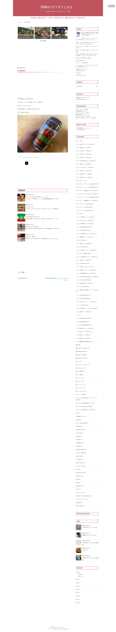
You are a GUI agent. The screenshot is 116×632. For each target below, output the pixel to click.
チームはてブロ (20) (80, 466)
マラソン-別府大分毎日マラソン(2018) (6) (85, 160)
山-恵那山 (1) (79, 439)
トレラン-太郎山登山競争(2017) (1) (84, 227)
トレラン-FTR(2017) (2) (81, 240)
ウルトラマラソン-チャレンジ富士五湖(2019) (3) (87, 197)
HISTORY (80, 568)
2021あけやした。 (30, 206)
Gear (51, 18)
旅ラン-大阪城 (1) (80, 374)
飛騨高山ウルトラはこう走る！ (89, 535)
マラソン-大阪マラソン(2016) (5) (83, 150)
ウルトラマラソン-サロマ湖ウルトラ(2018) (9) (87, 194)
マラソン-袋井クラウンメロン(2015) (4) (85, 144)
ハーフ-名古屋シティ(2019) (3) (83, 338)
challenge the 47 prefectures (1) (84, 495)
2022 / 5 (80, 576)
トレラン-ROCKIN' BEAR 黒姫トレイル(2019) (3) (87, 276)
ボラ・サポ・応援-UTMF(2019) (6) (84, 406)
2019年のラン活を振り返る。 (33, 226)
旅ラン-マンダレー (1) (81, 368)
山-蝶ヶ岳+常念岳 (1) (81, 429)
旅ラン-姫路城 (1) (80, 371)
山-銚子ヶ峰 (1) (79, 456)
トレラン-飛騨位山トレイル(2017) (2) (84, 237)
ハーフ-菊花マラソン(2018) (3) (83, 335)
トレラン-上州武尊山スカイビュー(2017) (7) (86, 233)
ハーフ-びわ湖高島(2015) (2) (82, 321)
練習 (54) (78, 344)
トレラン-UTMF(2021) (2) (82, 305)
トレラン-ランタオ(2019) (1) (82, 286)
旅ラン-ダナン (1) (80, 381)
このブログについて (81, 75)
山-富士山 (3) (79, 436)
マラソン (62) (79, 141)
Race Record (43, 18)
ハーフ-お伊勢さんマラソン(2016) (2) (84, 328)
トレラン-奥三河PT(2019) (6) (83, 263)
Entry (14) (78, 489)
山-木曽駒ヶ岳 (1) (80, 442)
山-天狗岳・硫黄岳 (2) (81, 449)
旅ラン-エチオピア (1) (81, 391)
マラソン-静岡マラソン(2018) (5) (83, 164)
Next (65, 33)
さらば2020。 (21, 70)
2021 (78, 579)
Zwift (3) (78, 469)
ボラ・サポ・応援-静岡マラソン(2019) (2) (85, 409)
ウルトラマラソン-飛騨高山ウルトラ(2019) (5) (87, 200)
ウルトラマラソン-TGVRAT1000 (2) (84, 207)
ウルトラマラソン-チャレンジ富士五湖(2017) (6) (87, 187)
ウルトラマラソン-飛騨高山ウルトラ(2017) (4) (86, 190)
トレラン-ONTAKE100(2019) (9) (83, 280)
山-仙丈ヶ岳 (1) (79, 433)
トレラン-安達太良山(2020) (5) (83, 295)
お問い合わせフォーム (80, 70)
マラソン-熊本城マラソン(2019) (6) (84, 174)
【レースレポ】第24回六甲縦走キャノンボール (37, 197)
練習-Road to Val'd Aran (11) (82, 348)
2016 (78, 596)
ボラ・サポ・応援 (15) (81, 394)
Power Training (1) (80, 505)
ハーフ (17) (78, 315)
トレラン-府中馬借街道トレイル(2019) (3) (85, 273)
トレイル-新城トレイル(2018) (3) (83, 243)
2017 (78, 592)
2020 (78, 582)
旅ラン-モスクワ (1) (80, 388)
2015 (78, 599)
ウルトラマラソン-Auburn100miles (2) (85, 210)
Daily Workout (59, 18)
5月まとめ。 (85, 550)
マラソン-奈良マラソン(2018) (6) (83, 170)
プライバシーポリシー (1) (82, 499)
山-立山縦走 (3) (79, 459)
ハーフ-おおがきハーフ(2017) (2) (83, 331)
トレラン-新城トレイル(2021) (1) (83, 311)
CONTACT (82, 18)
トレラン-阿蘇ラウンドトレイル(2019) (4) (85, 270)
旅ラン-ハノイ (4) (80, 378)
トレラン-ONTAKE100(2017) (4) (83, 230)
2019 (78, 586)
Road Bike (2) (79, 502)
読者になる (111, 6)
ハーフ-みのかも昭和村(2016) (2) (83, 325)
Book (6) (78, 482)
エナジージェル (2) (80, 492)
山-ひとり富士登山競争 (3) (82, 423)
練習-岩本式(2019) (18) (81, 351)
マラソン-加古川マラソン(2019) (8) (84, 177)
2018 (78, 589)
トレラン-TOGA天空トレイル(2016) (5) (85, 217)
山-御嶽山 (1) (79, 446)
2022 (78, 572)
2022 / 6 (80, 574)
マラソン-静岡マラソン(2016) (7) (83, 147)
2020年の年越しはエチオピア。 (33, 216)
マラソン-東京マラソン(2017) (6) (83, 157)
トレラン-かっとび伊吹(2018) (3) (83, 253)
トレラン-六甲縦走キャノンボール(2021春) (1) (86, 308)
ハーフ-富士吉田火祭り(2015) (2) (83, 318)
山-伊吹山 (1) (79, 419)
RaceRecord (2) (79, 486)
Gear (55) (78, 479)
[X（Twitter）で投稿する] (26, 163)
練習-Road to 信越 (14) (81, 354)
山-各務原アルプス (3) (81, 416)
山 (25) (77, 413)
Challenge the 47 (71, 18)
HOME (34, 18)
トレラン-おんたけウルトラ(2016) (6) (84, 220)
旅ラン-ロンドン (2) (80, 384)
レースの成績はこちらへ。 (81, 60)
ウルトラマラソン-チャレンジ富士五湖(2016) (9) (87, 184)
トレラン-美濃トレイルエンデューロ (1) (85, 266)
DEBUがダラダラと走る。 (58, 7)
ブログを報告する (64, 628)
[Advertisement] (42, 84)
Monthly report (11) (80, 462)
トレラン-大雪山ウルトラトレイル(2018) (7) (86, 250)
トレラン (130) (79, 213)
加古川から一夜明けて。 (31, 236)
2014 (78, 602)
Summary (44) (79, 476)
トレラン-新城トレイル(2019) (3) (83, 260)
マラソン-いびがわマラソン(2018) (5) (84, 167)
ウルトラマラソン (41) (81, 180)
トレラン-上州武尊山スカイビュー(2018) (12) (86, 256)
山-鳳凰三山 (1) (79, 426)
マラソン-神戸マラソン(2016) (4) (83, 154)
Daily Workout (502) (80, 472)
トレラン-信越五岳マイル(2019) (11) (84, 283)
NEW (78, 521)
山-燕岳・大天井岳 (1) (81, 452)
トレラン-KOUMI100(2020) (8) (83, 298)
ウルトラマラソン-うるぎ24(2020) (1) (85, 203)
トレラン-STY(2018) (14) (82, 246)
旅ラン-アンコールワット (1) (82, 364)
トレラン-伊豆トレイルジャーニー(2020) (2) (86, 301)
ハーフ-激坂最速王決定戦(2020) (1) (84, 341)
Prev (20, 33)
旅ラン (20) (78, 361)
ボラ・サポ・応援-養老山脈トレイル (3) (85, 403)
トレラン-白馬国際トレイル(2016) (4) (84, 223)
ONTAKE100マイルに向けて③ (89, 527)
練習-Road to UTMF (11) (81, 358)
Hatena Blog (56, 628)
